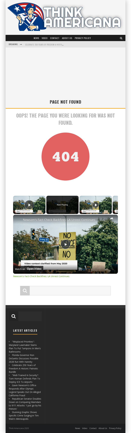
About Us (67, 38)
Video (45, 38)
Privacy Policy (83, 38)
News (36, 38)
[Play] (95, 205)
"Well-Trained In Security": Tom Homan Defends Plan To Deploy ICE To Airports (61, 44)
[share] (111, 218)
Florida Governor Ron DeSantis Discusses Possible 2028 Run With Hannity (23, 358)
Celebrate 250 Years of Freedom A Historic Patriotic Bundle (23, 368)
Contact (54, 38)
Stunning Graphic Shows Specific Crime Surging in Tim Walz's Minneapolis (24, 415)
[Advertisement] (65, 74)
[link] (18, 220)
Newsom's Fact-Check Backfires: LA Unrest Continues (59, 220)
